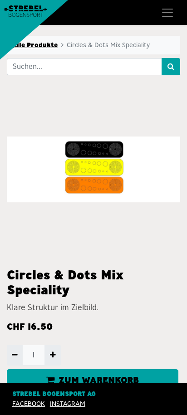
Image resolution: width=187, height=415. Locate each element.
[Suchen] (171, 66)
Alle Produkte (35, 45)
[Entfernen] (15, 355)
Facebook (28, 404)
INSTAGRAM (67, 404)
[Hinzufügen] (52, 355)
